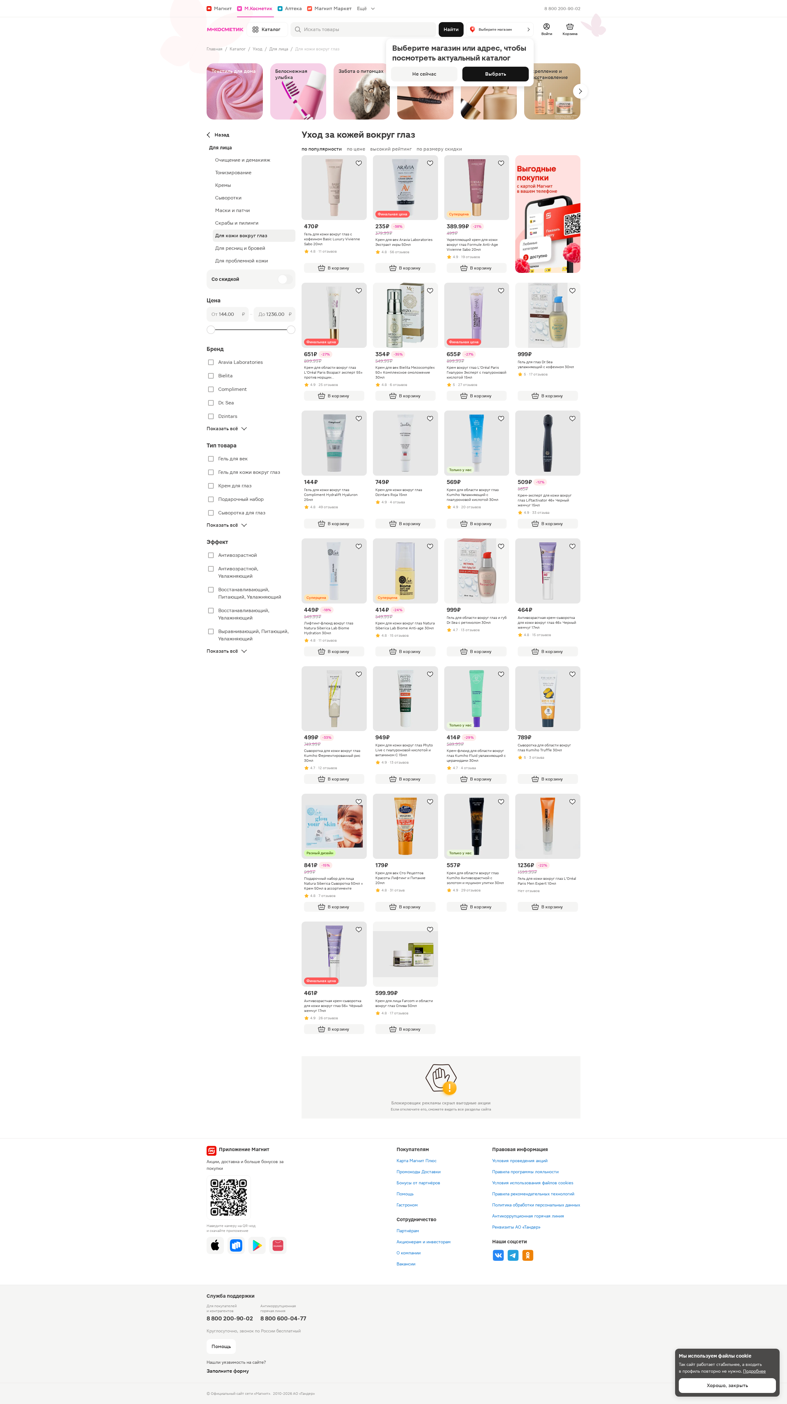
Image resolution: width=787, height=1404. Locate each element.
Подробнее (754, 1371)
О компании (409, 1252)
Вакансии (406, 1263)
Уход (257, 48)
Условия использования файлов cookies (532, 1182)
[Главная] (225, 29)
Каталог (238, 48)
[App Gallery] (278, 1245)
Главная (215, 48)
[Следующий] (580, 91)
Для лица (278, 48)
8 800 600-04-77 (283, 1318)
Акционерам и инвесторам (424, 1241)
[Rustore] (236, 1245)
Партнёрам (408, 1230)
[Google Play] (257, 1245)
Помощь (405, 1193)
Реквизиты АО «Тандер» (516, 1227)
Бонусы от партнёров (418, 1182)
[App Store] (215, 1245)
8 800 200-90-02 (562, 8)
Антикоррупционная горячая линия (528, 1215)
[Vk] (498, 1255)
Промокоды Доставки (419, 1171)
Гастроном (407, 1204)
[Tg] (513, 1255)
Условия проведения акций (520, 1160)
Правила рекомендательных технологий (533, 1193)
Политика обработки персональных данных (536, 1204)
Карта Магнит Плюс (417, 1160)
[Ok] (528, 1255)
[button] (500, 29)
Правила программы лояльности (525, 1171)
